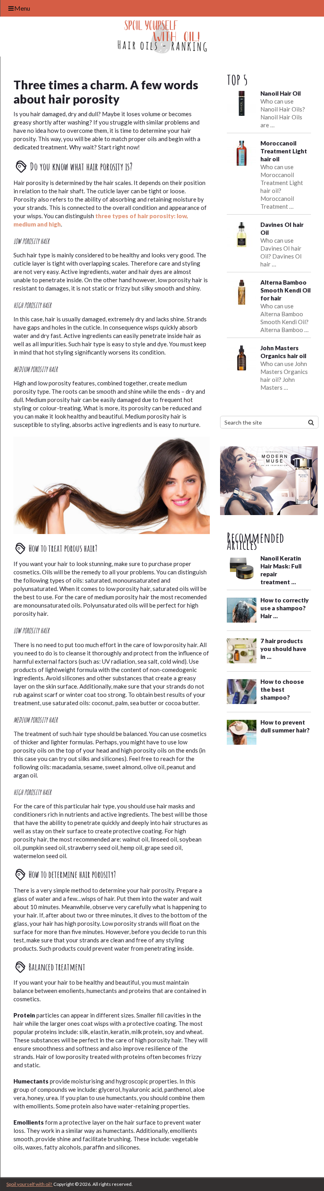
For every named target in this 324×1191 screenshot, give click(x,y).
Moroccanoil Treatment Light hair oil (283, 151)
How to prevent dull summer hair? (285, 726)
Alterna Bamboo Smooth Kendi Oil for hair (285, 290)
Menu (22, 8)
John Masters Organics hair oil (283, 351)
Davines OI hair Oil (281, 228)
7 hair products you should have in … (283, 648)
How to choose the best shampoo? (282, 689)
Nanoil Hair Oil (280, 93)
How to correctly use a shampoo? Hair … (284, 607)
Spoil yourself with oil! (29, 1184)
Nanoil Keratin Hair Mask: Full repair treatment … (280, 570)
